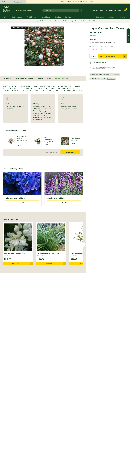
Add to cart (70, 152)
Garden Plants (49, 21)
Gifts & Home (46, 17)
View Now (90, 1)
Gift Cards (58, 17)
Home (36, 21)
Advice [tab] (49, 78)
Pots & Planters (32, 17)
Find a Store (99, 10)
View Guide (22, 202)
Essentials (68, 17)
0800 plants (27, 10)
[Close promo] (128, 2)
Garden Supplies (17, 17)
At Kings (122, 17)
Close (128, 28)
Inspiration (112, 17)
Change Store (18, 2)
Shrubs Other (64, 21)
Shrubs (57, 21)
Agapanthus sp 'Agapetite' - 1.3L (14, 253)
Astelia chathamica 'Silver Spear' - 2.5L (50, 253)
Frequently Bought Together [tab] (24, 78)
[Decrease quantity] (91, 56)
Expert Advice (100, 17)
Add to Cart (110, 56)
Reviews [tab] (40, 78)
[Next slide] (83, 245)
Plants (5, 17)
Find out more (115, 74)
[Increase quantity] (95, 56)
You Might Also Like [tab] (61, 78)
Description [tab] (7, 78)
